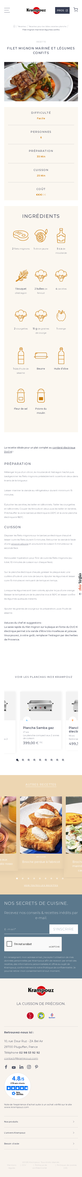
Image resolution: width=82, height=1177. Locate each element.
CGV (24, 1165)
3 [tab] (29, 760)
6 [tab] (46, 760)
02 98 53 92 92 (29, 1052)
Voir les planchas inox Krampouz (44, 676)
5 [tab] (40, 760)
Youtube (14, 1067)
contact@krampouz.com (21, 1058)
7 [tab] (51, 760)
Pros (60, 10)
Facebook (6, 1067)
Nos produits (11, 1121)
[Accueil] (14, 26)
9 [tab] (63, 760)
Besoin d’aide (11, 1143)
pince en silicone (19, 543)
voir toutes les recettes (41, 885)
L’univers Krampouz (15, 1132)
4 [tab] (34, 760)
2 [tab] (23, 760)
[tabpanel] (41, 720)
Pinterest (37, 1067)
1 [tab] (17, 760)
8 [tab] (57, 760)
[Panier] (75, 11)
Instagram (29, 1067)
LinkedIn (21, 1067)
